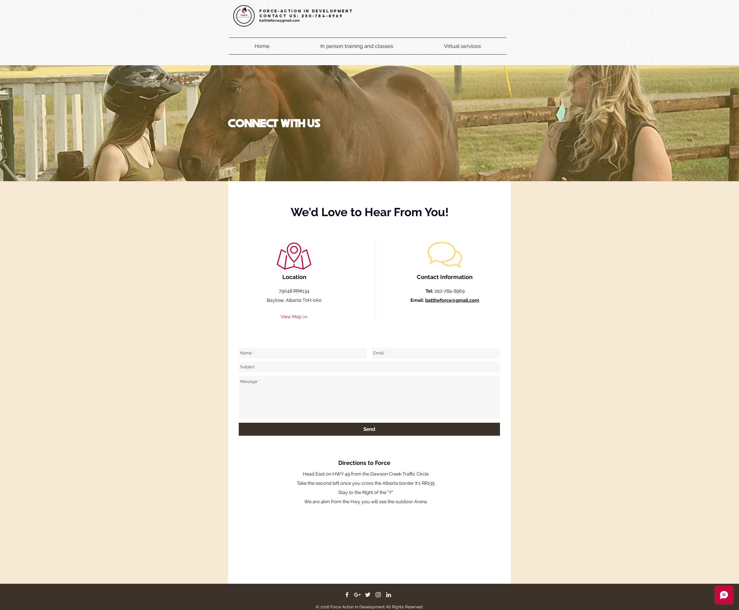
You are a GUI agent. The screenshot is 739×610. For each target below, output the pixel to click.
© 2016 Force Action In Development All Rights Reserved (369, 607)
